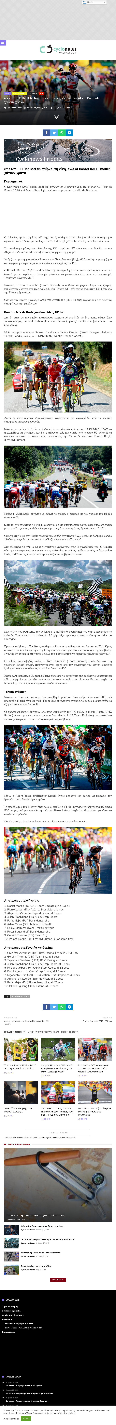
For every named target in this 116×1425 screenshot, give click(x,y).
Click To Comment (58, 1133)
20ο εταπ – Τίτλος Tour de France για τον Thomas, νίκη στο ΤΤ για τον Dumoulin (57, 1111)
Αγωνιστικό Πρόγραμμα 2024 (19, 1323)
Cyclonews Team (14, 108)
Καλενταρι (7, 1319)
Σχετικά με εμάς (10, 1306)
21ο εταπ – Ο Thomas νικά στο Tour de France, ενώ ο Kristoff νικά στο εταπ (93, 1068)
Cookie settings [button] (11, 1418)
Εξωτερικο (33, 93)
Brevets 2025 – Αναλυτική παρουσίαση (23, 1327)
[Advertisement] (58, 216)
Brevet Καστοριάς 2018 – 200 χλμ (97, 1019)
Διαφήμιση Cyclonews (12, 1315)
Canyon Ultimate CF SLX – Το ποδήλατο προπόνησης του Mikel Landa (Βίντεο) (57, 1068)
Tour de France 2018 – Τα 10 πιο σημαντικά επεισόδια (20, 1067)
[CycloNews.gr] (58, 42)
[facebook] (46, 132)
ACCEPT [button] (26, 1418)
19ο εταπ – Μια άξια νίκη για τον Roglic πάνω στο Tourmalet (94, 1111)
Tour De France (19, 93)
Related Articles (14, 1032)
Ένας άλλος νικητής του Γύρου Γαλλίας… (18, 1110)
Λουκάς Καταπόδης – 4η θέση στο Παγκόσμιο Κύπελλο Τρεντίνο (26, 1020)
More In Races (69, 1032)
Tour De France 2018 (20, 996)
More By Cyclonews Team (43, 1032)
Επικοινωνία (8, 1332)
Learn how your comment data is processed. (57, 1137)
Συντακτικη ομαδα (11, 1311)
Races (7, 93)
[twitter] (54, 132)
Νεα (41, 93)
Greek (89, 2)
